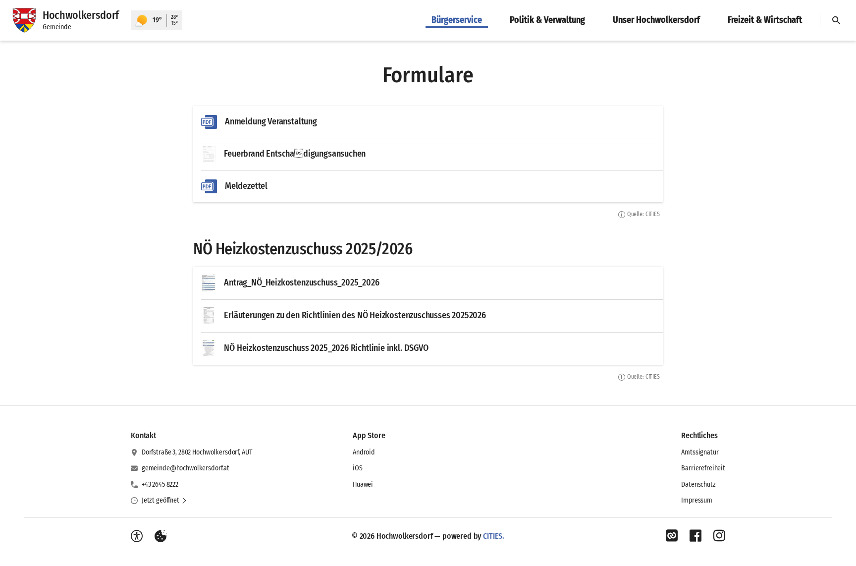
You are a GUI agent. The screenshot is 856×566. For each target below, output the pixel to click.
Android (364, 452)
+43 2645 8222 (160, 484)
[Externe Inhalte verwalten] (160, 536)
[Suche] (836, 20)
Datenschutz (698, 484)
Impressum (696, 500)
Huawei (363, 484)
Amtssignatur (699, 452)
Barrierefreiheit (703, 468)
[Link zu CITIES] (672, 536)
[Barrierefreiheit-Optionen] (137, 536)
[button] (164, 501)
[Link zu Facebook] (695, 536)
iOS (358, 468)
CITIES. (493, 536)
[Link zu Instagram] (719, 536)
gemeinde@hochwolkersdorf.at (185, 468)
